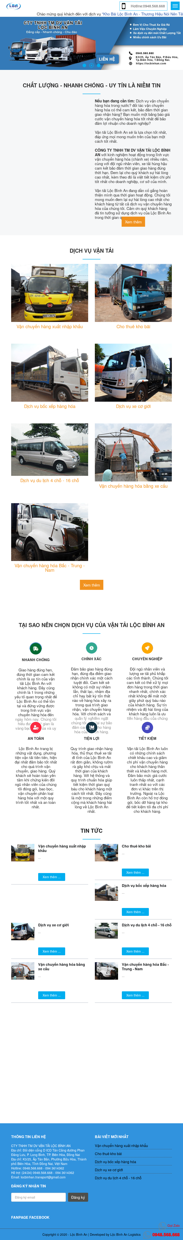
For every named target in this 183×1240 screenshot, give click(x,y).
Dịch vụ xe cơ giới (133, 406)
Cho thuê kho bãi (133, 326)
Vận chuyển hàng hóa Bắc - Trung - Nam (50, 567)
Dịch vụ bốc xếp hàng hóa (49, 406)
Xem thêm (133, 221)
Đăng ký (78, 1197)
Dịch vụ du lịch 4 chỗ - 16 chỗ (49, 480)
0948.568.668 (165, 1234)
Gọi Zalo (173, 1225)
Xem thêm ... (52, 877)
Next (178, 43)
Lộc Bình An (78, 1234)
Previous (4, 43)
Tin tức (91, 830)
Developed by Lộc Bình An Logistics (115, 1234)
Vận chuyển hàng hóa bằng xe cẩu (133, 486)
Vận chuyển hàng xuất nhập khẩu (50, 326)
